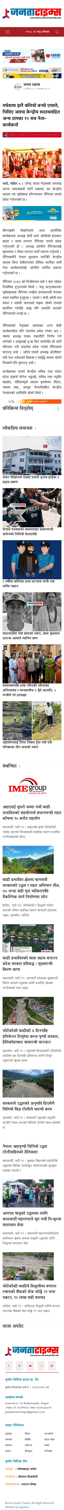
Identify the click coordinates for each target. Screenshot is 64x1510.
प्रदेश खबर (49, 1439)
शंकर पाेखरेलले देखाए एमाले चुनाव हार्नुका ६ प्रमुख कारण (31, 480)
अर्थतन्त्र (28, 1445)
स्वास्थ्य (8, 1445)
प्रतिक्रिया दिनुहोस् (18, 408)
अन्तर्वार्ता (48, 1433)
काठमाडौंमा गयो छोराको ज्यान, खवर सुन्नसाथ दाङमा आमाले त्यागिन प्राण (31, 636)
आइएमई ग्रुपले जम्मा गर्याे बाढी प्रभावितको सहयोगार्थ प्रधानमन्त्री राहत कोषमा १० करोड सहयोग (32, 813)
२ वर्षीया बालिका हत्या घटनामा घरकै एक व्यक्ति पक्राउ (29, 584)
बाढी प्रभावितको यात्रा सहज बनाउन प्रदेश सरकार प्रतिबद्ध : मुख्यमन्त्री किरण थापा (30, 964)
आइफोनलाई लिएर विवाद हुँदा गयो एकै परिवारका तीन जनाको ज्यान (27, 745)
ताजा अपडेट (13, 1326)
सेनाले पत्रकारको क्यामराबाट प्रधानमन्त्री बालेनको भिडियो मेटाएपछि (28, 532)
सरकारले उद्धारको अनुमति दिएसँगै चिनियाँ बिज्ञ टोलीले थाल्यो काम (28, 1106)
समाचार (8, 1439)
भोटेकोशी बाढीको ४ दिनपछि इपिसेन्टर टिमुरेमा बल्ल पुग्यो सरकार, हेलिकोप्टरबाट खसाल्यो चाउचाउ (31, 1036)
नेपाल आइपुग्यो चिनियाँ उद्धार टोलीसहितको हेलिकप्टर (25, 1149)
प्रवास (46, 1445)
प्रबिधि (28, 1439)
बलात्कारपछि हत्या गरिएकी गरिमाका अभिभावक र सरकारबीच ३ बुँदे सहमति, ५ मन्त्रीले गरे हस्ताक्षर (29, 691)
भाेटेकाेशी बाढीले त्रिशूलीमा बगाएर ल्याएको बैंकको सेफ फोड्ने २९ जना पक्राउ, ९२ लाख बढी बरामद (29, 1292)
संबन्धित (10, 766)
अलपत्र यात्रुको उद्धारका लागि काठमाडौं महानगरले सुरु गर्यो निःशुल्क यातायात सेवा (32, 1219)
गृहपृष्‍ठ (8, 1433)
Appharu (24, 1507)
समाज (8, 1451)
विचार (27, 1433)
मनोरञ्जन (48, 1451)
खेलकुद (28, 1451)
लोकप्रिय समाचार (17, 428)
